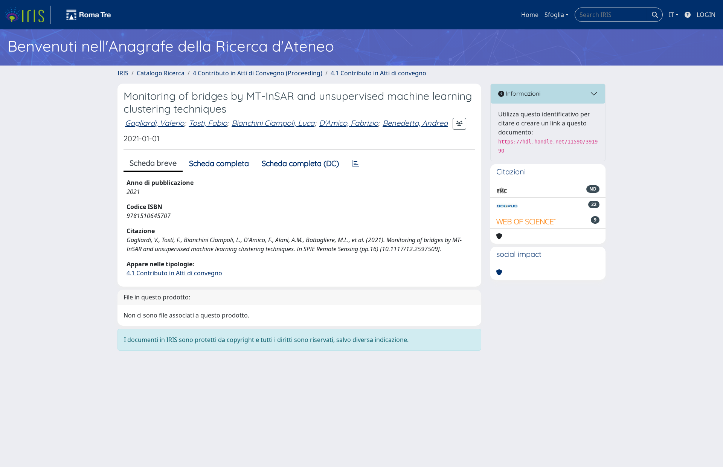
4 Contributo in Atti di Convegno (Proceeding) (257, 73)
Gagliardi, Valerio (154, 123)
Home (529, 15)
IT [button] (671, 15)
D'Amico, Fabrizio (348, 123)
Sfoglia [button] (554, 15)
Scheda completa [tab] (219, 163)
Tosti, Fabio (208, 123)
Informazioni (522, 93)
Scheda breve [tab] (153, 163)
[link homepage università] (88, 15)
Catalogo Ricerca (161, 73)
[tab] (355, 163)
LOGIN (706, 15)
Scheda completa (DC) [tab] (300, 163)
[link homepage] (27, 15)
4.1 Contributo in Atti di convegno (378, 73)
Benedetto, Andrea (415, 123)
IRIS (122, 73)
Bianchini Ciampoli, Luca (273, 123)
